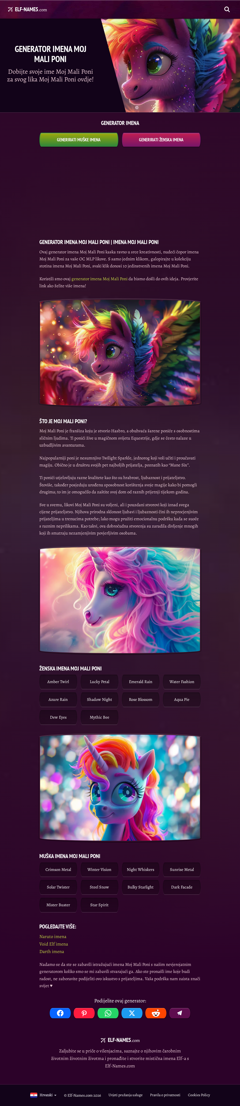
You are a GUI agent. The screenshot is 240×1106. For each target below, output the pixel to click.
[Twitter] (131, 1013)
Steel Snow (99, 887)
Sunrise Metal (182, 869)
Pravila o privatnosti (165, 1095)
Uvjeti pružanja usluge (125, 1095)
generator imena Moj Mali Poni (99, 279)
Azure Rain (58, 699)
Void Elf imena (53, 944)
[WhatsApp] (108, 1013)
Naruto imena (52, 936)
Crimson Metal (58, 869)
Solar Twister (58, 887)
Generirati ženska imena (161, 139)
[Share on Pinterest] (84, 1013)
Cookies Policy (199, 1095)
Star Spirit (99, 905)
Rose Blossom (140, 699)
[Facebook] (60, 1013)
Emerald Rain (140, 681)
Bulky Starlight (141, 887)
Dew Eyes (58, 717)
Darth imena (51, 951)
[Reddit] (155, 1013)
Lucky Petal (99, 681)
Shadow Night (99, 699)
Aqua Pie (181, 699)
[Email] (179, 1013)
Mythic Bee (99, 717)
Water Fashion (181, 681)
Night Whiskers (140, 869)
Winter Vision (99, 869)
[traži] (227, 9)
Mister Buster (58, 905)
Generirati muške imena (79, 139)
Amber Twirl (58, 681)
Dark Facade (181, 887)
